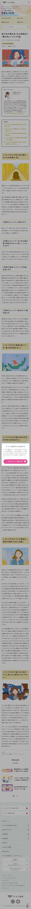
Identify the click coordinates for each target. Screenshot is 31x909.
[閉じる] (28, 441)
